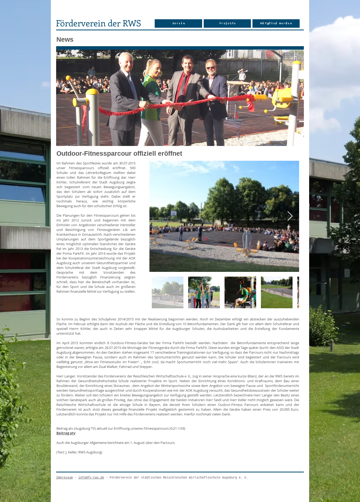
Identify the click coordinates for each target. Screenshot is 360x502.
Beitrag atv (65, 433)
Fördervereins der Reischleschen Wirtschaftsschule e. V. (147, 376)
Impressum (64, 478)
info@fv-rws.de (91, 478)
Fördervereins (67, 277)
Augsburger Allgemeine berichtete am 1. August (108, 442)
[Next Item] (290, 216)
